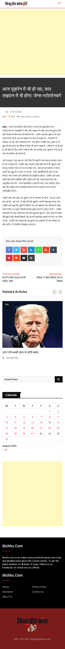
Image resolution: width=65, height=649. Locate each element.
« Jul (4, 449)
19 (24, 428)
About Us (7, 596)
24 (7, 433)
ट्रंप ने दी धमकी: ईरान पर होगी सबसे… (21, 352)
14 (41, 422)
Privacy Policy (39, 586)
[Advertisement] (32, 42)
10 (7, 422)
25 (15, 433)
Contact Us (38, 591)
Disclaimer (8, 591)
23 (58, 428)
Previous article (12, 274)
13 (32, 422)
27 (32, 433)
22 (49, 428)
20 (32, 428)
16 (58, 422)
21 (41, 428)
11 (15, 422)
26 (24, 433)
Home (6, 586)
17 (7, 428)
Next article (55, 274)
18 (15, 428)
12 (24, 422)
